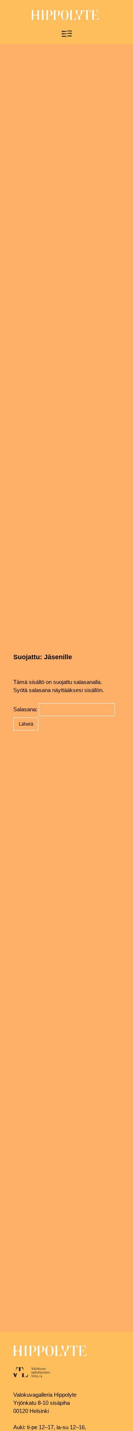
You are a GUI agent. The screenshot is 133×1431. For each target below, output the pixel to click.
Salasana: (26, 709)
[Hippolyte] (65, 18)
